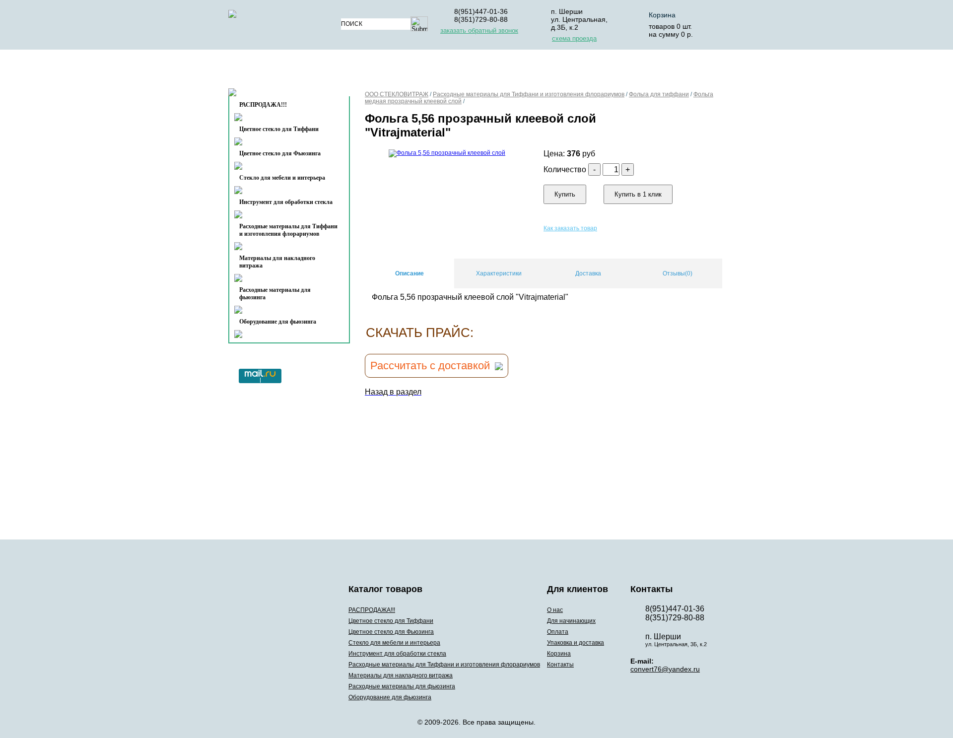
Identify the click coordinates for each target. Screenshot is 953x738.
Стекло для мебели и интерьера (282, 177)
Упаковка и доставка (572, 71)
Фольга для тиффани (659, 94)
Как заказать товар (570, 228)
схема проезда (574, 38)
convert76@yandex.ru (665, 669)
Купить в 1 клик (638, 194)
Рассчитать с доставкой (430, 365)
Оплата (495, 71)
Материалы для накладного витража (277, 262)
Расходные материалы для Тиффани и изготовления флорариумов (288, 230)
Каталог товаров (285, 71)
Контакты (269, 95)
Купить (564, 194)
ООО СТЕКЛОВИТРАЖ (396, 94)
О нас (366, 71)
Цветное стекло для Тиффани (279, 129)
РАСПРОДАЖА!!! (371, 609)
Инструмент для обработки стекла (286, 202)
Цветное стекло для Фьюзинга (280, 153)
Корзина (662, 15)
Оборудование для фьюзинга (277, 321)
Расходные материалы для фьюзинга (275, 293)
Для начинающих (429, 71)
